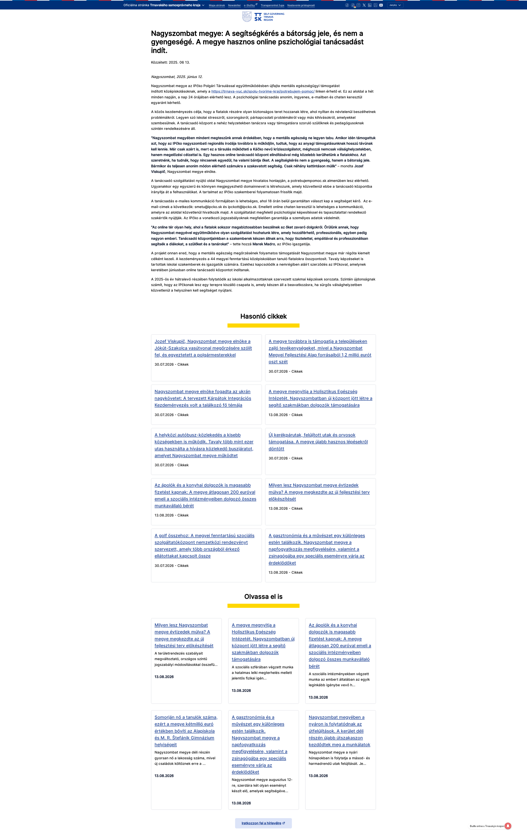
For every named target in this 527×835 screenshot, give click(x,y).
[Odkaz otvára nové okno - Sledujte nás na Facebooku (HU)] (353, 5)
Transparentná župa (272, 5)
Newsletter (234, 5)
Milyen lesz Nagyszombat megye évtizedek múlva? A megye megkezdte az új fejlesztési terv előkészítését (319, 491)
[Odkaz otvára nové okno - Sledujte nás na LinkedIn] (370, 5)
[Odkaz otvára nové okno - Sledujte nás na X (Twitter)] (364, 5)
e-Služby (249, 5)
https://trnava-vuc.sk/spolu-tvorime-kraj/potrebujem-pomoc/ (263, 91)
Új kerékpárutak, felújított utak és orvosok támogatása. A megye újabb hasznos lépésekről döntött (318, 441)
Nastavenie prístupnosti (301, 5)
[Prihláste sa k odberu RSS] (375, 5)
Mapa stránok (217, 5)
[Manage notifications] (508, 826)
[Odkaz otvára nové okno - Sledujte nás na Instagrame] (358, 5)
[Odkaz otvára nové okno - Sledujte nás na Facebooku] (347, 5)
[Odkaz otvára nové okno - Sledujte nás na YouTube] (381, 5)
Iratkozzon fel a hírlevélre (261, 823)
